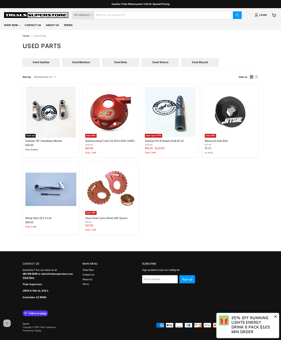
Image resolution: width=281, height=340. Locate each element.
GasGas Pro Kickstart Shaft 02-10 (164, 141)
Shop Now (11, 25)
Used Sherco (160, 62)
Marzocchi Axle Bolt (216, 141)
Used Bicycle (200, 62)
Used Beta (120, 62)
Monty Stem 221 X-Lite (38, 218)
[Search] (237, 15)
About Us (52, 25)
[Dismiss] (275, 317)
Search (26, 324)
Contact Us (33, 25)
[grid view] (251, 77)
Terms (68, 25)
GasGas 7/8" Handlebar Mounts (43, 141)
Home (26, 36)
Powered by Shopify (32, 330)
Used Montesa (81, 62)
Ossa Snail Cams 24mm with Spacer (106, 218)
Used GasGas (41, 62)
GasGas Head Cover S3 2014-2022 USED (109, 141)
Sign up (187, 279)
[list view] (256, 77)
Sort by (27, 77)
